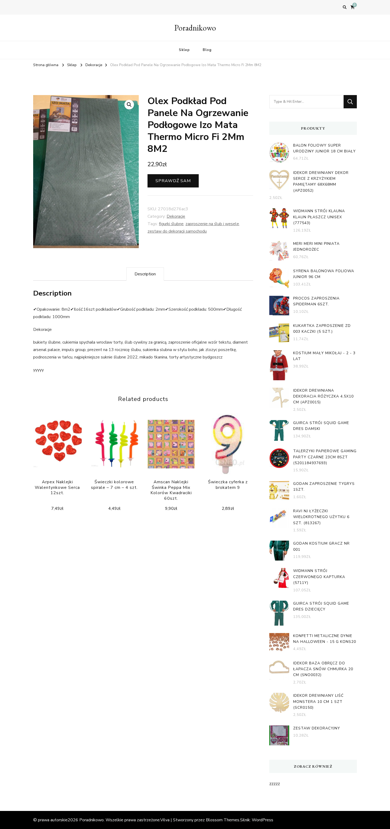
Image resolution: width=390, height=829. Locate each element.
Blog (207, 50)
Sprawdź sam (173, 181)
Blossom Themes (222, 820)
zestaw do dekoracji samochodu (177, 231)
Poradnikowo (195, 28)
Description (145, 274)
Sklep (184, 50)
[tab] (145, 274)
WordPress (262, 820)
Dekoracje (176, 216)
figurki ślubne (171, 224)
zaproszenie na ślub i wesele (212, 224)
